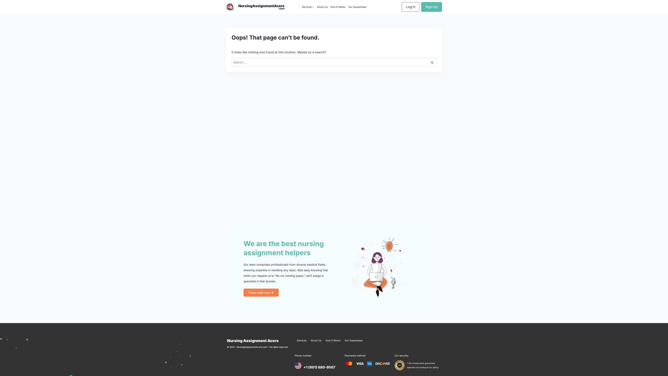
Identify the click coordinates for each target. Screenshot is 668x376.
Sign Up (432, 7)
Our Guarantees (357, 6)
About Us (322, 6)
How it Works (337, 6)
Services (302, 340)
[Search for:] (334, 62)
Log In (410, 7)
